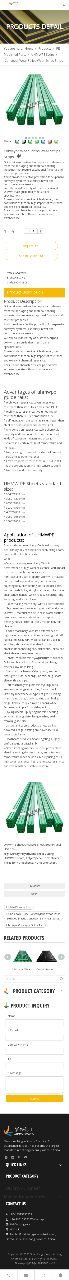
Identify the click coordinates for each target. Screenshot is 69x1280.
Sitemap (20, 1263)
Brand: (11, 277)
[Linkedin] (12, 1157)
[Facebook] (6, 1157)
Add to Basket (29, 256)
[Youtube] (25, 1157)
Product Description (25, 292)
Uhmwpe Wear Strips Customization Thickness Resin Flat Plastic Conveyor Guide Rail (22, 969)
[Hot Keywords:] (61, 979)
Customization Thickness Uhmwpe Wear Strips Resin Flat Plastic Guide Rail (46, 969)
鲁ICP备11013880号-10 (40, 1263)
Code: (10, 282)
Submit (34, 1098)
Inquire (28, 246)
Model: (11, 272)
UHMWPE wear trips (18, 907)
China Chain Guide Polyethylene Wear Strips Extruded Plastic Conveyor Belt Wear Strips (33, 916)
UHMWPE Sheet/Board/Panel (42, 844)
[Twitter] (19, 1157)
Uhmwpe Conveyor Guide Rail (24, 925)
